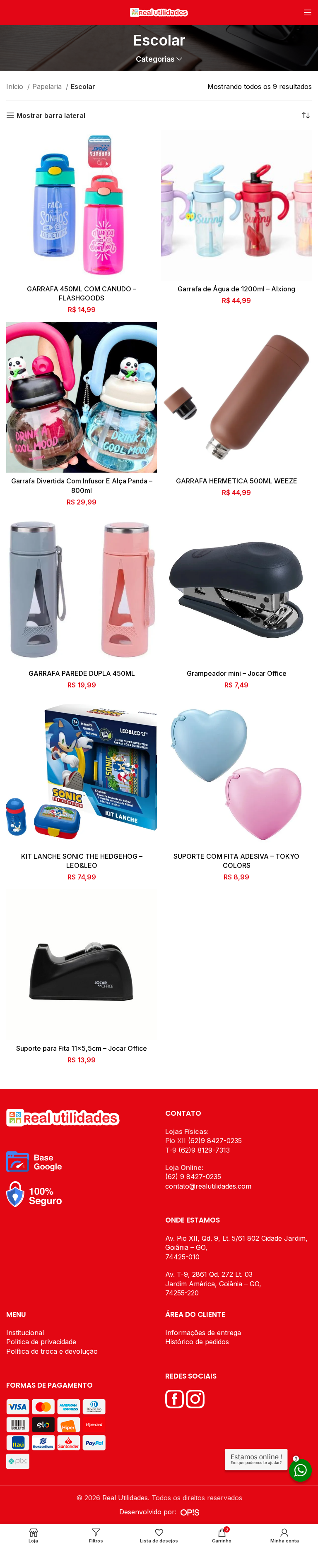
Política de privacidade (41, 1342)
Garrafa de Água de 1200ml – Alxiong (236, 289)
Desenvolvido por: (150, 1512)
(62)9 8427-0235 (215, 1140)
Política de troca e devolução (52, 1351)
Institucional (25, 1332)
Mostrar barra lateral (51, 115)
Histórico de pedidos (197, 1342)
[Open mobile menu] (307, 12)
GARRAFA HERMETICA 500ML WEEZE (236, 481)
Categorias (155, 59)
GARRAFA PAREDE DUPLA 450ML (82, 673)
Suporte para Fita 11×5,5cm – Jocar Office (81, 1048)
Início (15, 86)
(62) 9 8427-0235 (193, 1176)
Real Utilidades (125, 1498)
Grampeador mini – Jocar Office (237, 673)
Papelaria (48, 86)
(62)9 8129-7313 (204, 1150)
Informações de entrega (203, 1332)
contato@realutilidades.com (208, 1186)
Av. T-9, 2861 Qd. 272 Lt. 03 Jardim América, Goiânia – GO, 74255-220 (213, 1283)
